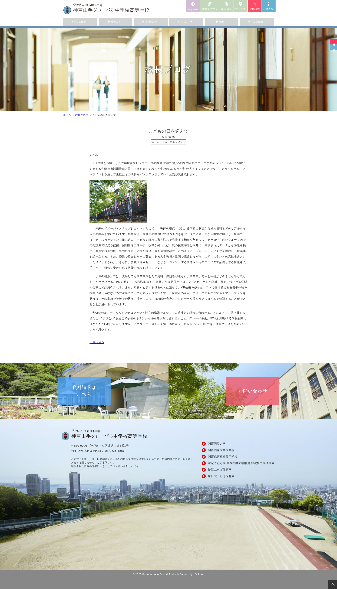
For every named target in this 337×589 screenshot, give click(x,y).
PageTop (332, 584)
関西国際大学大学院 (221, 450)
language (193, 9)
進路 (222, 21)
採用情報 (226, 9)
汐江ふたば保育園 (220, 469)
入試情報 (257, 21)
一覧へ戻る (97, 342)
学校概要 (80, 21)
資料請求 (254, 9)
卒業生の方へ (209, 9)
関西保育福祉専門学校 (222, 456)
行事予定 (268, 9)
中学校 (115, 21)
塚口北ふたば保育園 (221, 476)
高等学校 (151, 21)
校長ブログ (81, 115)
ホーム (67, 115)
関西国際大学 (217, 443)
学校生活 (186, 21)
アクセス (240, 9)
